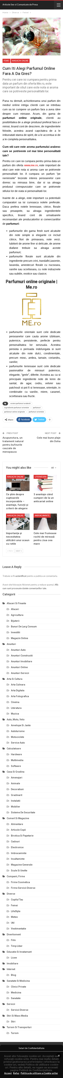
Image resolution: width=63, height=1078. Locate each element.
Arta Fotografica (20, 696)
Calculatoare (14, 748)
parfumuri (37, 408)
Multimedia (17, 760)
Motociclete (17, 737)
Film (13, 940)
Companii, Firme (16, 876)
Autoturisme (18, 731)
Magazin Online (20, 61)
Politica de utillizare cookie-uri (32, 1066)
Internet (11, 969)
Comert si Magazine (18, 818)
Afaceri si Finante (16, 603)
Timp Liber (17, 946)
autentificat (20, 576)
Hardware (16, 754)
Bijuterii (15, 621)
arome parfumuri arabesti (20, 403)
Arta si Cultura (14, 679)
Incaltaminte (18, 859)
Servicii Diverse (19, 1010)
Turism (15, 1033)
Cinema (15, 702)
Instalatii (15, 800)
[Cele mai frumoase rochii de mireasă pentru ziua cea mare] (45, 522)
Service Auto (18, 742)
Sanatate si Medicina (18, 981)
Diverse (11, 893)
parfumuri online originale (14, 412)
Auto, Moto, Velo (16, 719)
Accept (8, 1073)
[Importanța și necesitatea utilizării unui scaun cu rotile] (18, 522)
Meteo (14, 917)
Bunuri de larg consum (24, 626)
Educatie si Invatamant (19, 951)
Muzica (15, 713)
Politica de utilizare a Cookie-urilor (39, 1073)
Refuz (16, 1073)
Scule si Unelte (19, 870)
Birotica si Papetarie (22, 835)
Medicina (16, 992)
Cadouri (15, 841)
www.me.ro (31, 165)
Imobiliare (12, 963)
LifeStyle (15, 911)
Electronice (17, 847)
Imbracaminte (42, 515)
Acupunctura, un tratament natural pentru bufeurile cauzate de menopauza (13, 444)
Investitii (15, 632)
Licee (14, 957)
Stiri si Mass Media (17, 1015)
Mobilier (15, 806)
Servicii (11, 1004)
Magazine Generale (21, 864)
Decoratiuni (17, 789)
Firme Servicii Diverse (23, 888)
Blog (13, 975)
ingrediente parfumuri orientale (16, 408)
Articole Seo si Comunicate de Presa (20, 4)
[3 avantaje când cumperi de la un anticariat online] (45, 483)
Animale (15, 783)
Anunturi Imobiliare (21, 661)
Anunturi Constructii (22, 655)
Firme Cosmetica (20, 882)
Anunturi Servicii (20, 673)
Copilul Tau (17, 899)
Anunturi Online (19, 667)
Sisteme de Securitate (23, 812)
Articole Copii (18, 829)
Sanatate (15, 998)
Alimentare (17, 824)
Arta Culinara (18, 684)
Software (16, 766)
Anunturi (11, 644)
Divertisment (14, 934)
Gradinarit (16, 795)
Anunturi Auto (18, 650)
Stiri (13, 1021)
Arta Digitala (17, 690)
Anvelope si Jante (21, 725)
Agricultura (17, 615)
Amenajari (16, 777)
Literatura (40, 477)
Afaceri (15, 609)
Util (12, 922)
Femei (6, 61)
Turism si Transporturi (19, 1027)
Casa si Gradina (15, 771)
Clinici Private (18, 986)
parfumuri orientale (36, 412)
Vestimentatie (18, 928)
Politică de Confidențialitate (35, 1070)
